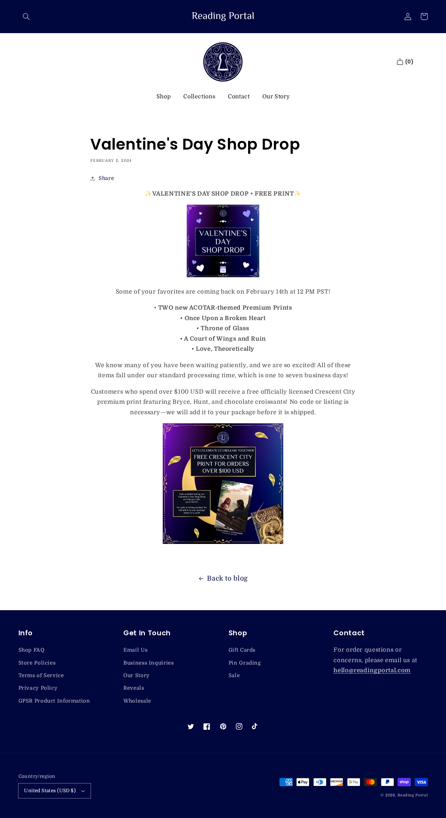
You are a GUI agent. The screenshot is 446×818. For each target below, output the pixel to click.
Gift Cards (242, 650)
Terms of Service (41, 676)
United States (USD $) (50, 790)
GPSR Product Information (54, 701)
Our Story (276, 96)
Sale (234, 676)
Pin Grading (245, 663)
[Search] (26, 16)
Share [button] (106, 178)
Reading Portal (413, 795)
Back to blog (227, 578)
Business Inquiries (148, 663)
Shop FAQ (31, 650)
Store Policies (37, 663)
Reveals (133, 688)
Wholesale (137, 701)
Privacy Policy (38, 688)
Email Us (135, 650)
